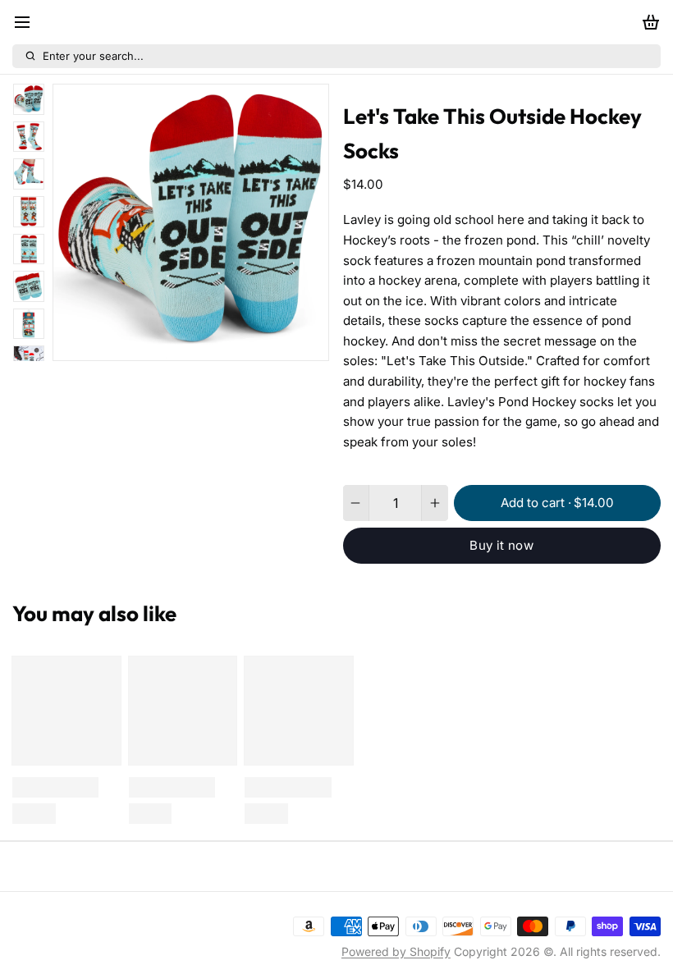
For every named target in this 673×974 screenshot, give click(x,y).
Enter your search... (93, 55)
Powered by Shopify (396, 951)
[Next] (215, 343)
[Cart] (647, 23)
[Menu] (28, 23)
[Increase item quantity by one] (434, 503)
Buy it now (501, 545)
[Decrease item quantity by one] (356, 503)
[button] (557, 503)
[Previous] (167, 343)
